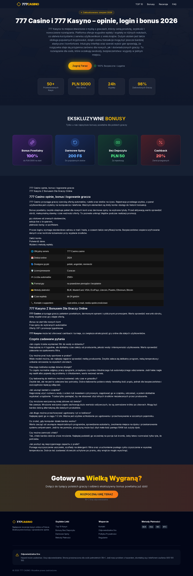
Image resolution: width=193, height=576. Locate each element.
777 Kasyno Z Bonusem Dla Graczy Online (50, 191)
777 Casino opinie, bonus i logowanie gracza (51, 188)
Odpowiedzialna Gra (107, 530)
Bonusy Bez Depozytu (65, 530)
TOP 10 (139, 4)
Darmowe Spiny (62, 534)
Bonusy (151, 4)
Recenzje (163, 4)
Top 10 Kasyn (61, 526)
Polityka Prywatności (107, 534)
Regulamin (103, 537)
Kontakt (102, 526)
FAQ (174, 4)
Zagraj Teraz (80, 65)
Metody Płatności (63, 537)
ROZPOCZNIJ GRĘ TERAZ (96, 494)
